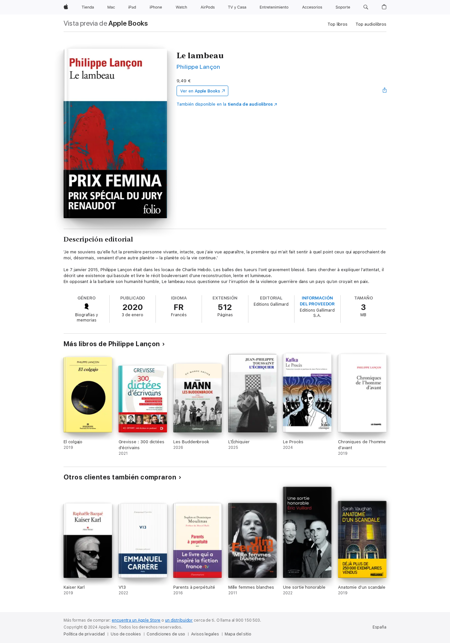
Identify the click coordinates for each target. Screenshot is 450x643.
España (379, 627)
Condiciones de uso (166, 634)
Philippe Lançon (198, 66)
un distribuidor (179, 620)
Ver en (200, 91)
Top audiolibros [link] (370, 24)
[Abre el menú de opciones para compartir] (385, 91)
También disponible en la (225, 104)
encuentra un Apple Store (136, 620)
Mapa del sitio (238, 634)
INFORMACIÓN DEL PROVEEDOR (317, 301)
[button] (366, 7)
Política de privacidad (84, 634)
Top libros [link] (337, 24)
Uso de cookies (126, 634)
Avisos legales (205, 634)
